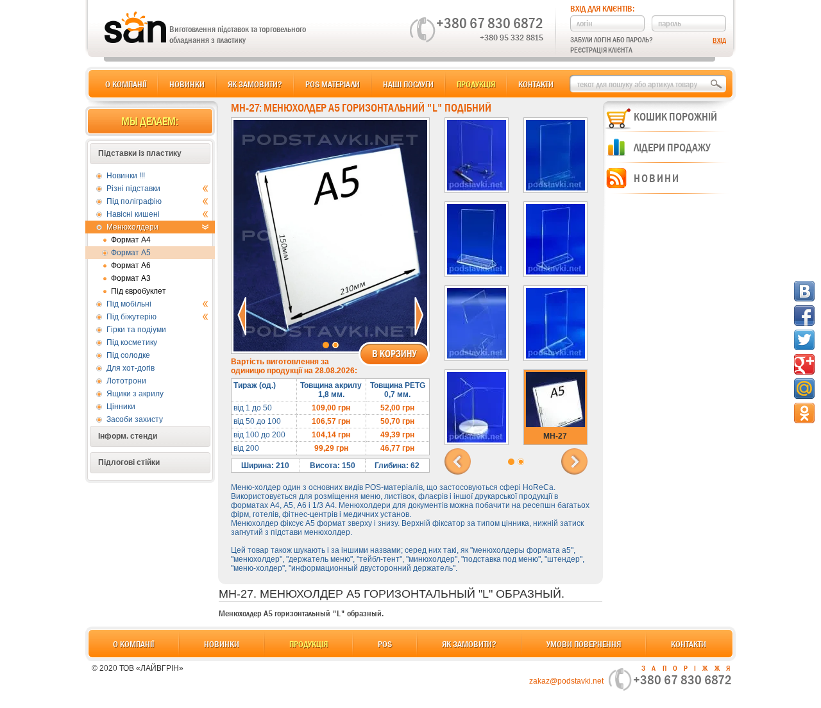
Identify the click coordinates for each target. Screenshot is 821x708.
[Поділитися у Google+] (804, 364)
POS (385, 644)
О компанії (125, 84)
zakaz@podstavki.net (566, 681)
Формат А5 (131, 252)
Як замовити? (255, 84)
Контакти (536, 84)
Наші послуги (408, 84)
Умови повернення (583, 644)
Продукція (476, 84)
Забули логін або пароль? (611, 39)
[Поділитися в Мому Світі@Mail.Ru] (804, 388)
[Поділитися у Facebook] (804, 315)
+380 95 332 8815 (511, 37)
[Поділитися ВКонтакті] (804, 291)
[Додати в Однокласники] (804, 413)
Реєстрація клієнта (601, 50)
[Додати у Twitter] (804, 340)
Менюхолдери (132, 227)
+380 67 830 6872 (489, 23)
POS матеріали (332, 84)
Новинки (187, 84)
